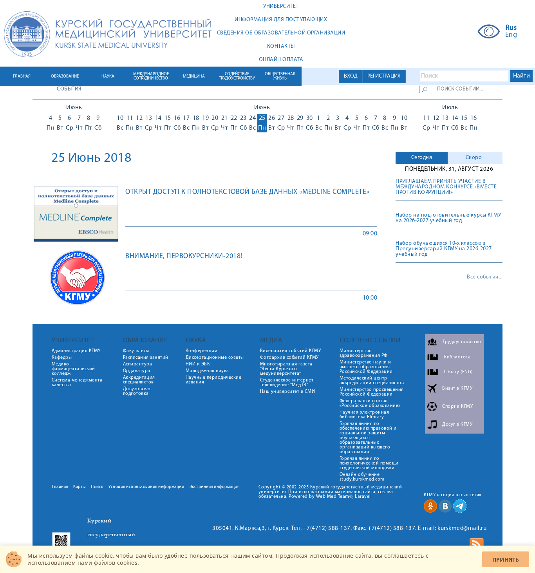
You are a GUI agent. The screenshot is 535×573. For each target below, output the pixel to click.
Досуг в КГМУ (457, 424)
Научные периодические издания (214, 380)
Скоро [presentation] (474, 158)
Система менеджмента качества (77, 382)
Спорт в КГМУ (457, 406)
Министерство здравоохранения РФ (364, 353)
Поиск (97, 487)
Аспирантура (137, 364)
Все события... (484, 277)
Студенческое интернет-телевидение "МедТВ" (287, 382)
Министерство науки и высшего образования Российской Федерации (366, 367)
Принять (505, 559)
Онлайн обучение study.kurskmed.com (362, 477)
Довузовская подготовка (137, 391)
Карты (79, 487)
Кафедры (62, 357)
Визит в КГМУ (457, 388)
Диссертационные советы (215, 357)
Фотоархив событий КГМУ (289, 357)
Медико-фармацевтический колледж (73, 369)
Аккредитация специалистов (139, 380)
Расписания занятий (145, 357)
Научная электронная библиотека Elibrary (364, 414)
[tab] (422, 158)
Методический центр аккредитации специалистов (372, 380)
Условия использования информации (146, 487)
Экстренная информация (215, 487)
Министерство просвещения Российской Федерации (372, 392)
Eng (511, 35)
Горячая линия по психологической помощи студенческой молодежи (369, 463)
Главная (60, 487)
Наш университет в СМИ (287, 391)
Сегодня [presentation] (421, 158)
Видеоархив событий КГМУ (290, 351)
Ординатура (136, 371)
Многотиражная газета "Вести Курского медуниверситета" (286, 369)
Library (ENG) (458, 372)
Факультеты (136, 351)
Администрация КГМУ (76, 351)
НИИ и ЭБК (198, 364)
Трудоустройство (462, 342)
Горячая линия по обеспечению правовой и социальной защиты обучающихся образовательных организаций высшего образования (368, 437)
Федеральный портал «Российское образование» (370, 403)
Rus (511, 28)
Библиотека (457, 357)
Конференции (202, 351)
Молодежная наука (207, 371)
